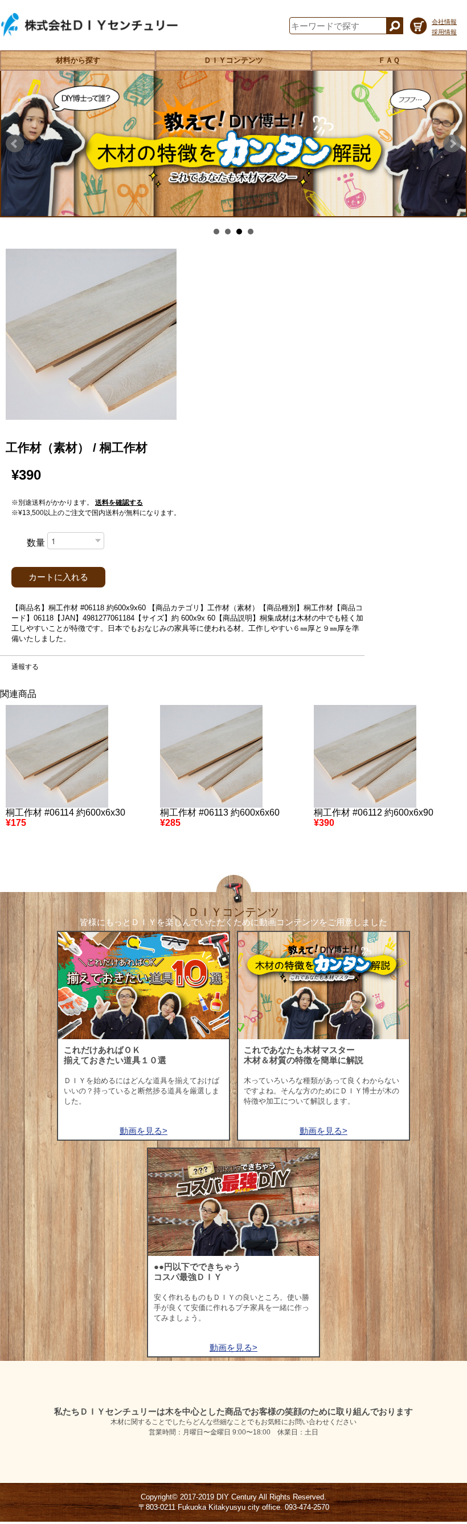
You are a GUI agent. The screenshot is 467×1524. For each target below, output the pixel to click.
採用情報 (444, 32)
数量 (36, 543)
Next (452, 144)
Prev (15, 144)
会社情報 (444, 21)
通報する (25, 667)
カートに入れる (58, 577)
